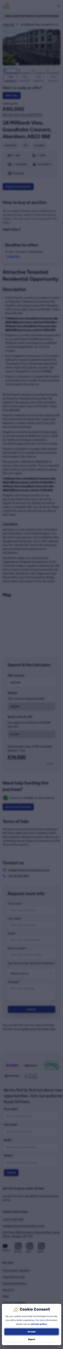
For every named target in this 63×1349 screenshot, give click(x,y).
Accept (32, 1331)
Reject (31, 1339)
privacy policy (39, 1324)
